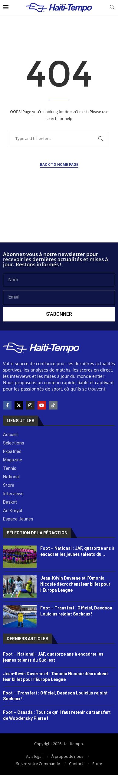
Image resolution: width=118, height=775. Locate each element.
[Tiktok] (53, 405)
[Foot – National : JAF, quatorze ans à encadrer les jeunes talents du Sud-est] (20, 557)
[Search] (112, 8)
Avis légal (34, 756)
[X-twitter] (19, 405)
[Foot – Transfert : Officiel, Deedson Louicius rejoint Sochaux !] (20, 616)
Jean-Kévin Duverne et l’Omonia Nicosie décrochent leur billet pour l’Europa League (75, 584)
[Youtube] (42, 405)
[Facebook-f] (7, 405)
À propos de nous (67, 756)
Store (97, 763)
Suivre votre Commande (38, 763)
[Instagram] (30, 405)
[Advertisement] (59, 226)
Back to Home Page (59, 165)
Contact (76, 763)
